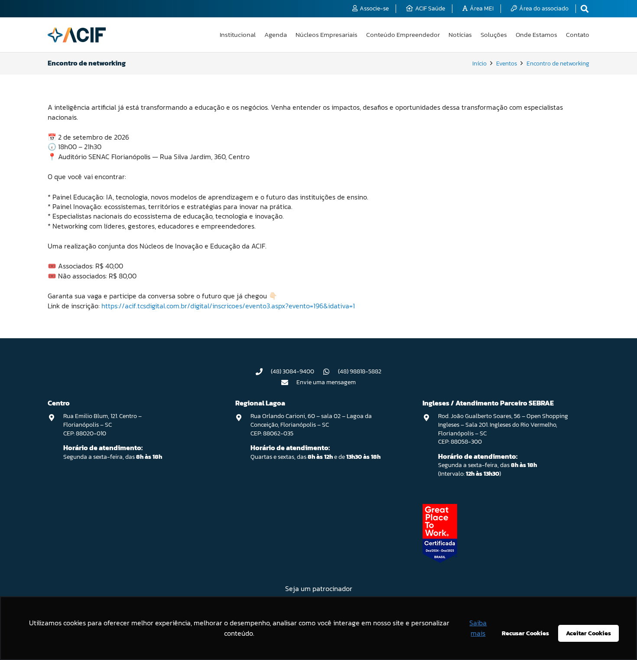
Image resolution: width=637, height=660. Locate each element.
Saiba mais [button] (478, 628)
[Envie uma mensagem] (289, 382)
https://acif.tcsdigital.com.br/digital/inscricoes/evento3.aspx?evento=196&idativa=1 (228, 306)
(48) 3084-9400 (292, 371)
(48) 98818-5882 (359, 371)
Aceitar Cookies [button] (588, 633)
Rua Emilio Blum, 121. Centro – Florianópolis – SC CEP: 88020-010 (102, 425)
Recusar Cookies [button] (525, 633)
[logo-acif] (77, 34)
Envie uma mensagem (326, 382)
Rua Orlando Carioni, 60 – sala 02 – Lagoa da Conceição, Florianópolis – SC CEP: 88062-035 (311, 425)
